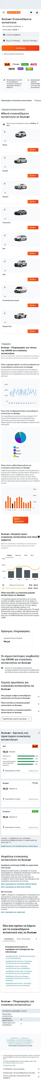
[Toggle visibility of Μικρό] (17, 450)
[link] (20, 520)
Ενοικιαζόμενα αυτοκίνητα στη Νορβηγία (19, 1042)
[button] (3, 12)
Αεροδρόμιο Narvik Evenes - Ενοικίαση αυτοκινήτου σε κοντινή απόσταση (19, 962)
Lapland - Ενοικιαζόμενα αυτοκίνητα (19, 1044)
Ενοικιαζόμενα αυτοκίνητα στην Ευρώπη (19, 1040)
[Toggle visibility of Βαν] (16, 456)
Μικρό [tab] (9, 555)
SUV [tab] (25, 555)
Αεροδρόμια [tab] (9, 939)
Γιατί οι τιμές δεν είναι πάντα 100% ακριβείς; (16, 1077)
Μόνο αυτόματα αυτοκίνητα (14, 54)
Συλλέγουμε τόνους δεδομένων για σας (19, 1073)
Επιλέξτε (33, 150)
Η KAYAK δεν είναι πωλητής (13, 1069)
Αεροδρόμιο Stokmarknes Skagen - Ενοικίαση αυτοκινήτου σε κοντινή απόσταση (18, 978)
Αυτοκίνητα (24, 1038)
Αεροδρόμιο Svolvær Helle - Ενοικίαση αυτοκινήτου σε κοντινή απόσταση (19, 972)
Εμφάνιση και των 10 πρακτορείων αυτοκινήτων (19, 846)
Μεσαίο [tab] (18, 555)
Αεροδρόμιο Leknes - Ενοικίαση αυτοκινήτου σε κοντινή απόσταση (18, 967)
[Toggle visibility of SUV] (16, 447)
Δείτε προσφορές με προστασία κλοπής (16, 887)
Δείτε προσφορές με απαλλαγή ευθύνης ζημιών (19, 884)
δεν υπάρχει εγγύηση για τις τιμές (13, 1063)
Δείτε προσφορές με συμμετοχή (13, 912)
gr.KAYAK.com (14, 1038)
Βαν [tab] (32, 555)
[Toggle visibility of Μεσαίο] (17, 453)
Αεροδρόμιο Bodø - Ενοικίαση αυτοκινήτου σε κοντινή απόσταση (20, 957)
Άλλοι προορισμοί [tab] (23, 939)
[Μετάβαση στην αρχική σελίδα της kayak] (13, 12)
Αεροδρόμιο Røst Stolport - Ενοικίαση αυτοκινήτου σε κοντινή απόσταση (18, 984)
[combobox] (13, 26)
